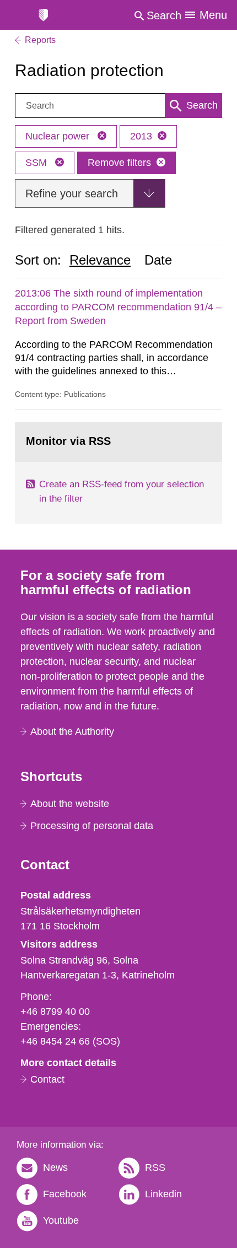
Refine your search (71, 193)
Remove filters (119, 162)
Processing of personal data (91, 825)
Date (158, 260)
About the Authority (72, 731)
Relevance (100, 260)
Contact (47, 1079)
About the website (69, 803)
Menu (213, 15)
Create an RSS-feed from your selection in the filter (121, 491)
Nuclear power (58, 136)
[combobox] (118, 105)
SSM (37, 162)
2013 (141, 136)
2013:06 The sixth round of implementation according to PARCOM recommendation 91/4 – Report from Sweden (118, 307)
